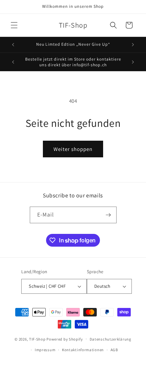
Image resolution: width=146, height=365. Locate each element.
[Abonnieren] (108, 215)
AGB (114, 349)
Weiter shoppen (73, 149)
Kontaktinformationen (83, 349)
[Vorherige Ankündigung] (13, 44)
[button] (14, 25)
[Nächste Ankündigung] (133, 44)
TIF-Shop (37, 338)
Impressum (45, 349)
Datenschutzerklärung (110, 339)
